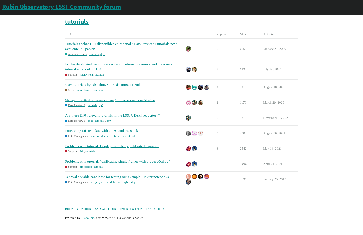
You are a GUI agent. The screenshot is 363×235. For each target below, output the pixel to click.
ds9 (82, 151)
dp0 (101, 105)
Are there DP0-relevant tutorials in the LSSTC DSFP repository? (112, 115)
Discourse (87, 217)
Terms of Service (131, 208)
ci (92, 182)
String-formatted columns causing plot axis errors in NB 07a (110, 100)
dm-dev (105, 136)
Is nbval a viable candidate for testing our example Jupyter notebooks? (118, 177)
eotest (126, 136)
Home (69, 208)
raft (134, 136)
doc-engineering (126, 182)
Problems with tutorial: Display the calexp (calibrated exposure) (112, 146)
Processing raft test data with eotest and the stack (101, 131)
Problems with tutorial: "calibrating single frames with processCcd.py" (117, 161)
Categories (84, 208)
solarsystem (86, 74)
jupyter (99, 182)
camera (95, 136)
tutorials (94, 54)
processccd (86, 166)
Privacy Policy (155, 208)
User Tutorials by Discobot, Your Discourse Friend (102, 85)
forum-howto (83, 90)
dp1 (102, 54)
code (90, 120)
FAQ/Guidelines (105, 208)
